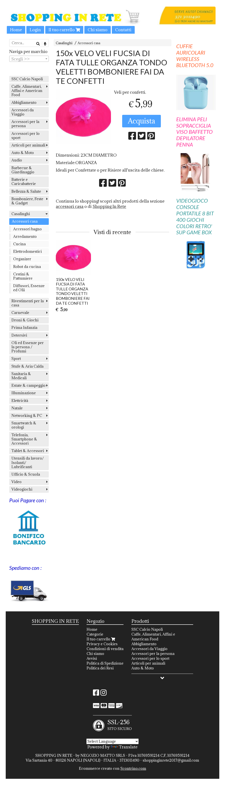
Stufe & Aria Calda (27, 366)
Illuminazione (23, 392)
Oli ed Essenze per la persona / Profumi (27, 347)
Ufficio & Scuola (25, 474)
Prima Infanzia (24, 327)
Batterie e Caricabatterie (23, 181)
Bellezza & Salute (26, 191)
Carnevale (20, 312)
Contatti (123, 29)
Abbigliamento (23, 102)
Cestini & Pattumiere (23, 276)
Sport (16, 358)
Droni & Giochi (24, 320)
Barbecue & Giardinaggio (22, 169)
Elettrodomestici (27, 251)
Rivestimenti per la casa (27, 303)
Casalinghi (64, 43)
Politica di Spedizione (105, 663)
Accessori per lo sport (25, 135)
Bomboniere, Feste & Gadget (27, 200)
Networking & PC (26, 415)
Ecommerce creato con (112, 768)
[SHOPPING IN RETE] (112, 20)
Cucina (19, 244)
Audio (16, 160)
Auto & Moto (22, 152)
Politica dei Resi (100, 668)
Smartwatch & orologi (23, 425)
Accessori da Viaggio (22, 112)
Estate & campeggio (28, 385)
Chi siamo (97, 29)
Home (16, 29)
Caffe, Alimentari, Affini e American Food (26, 90)
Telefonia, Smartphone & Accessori (24, 439)
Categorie (95, 634)
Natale (17, 408)
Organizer (22, 259)
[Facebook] (96, 693)
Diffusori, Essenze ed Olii (29, 287)
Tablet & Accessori (27, 450)
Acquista (141, 120)
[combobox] (29, 59)
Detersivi (19, 335)
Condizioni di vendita (105, 648)
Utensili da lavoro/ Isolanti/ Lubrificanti (27, 462)
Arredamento (25, 236)
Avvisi (92, 658)
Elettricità (19, 400)
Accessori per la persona (25, 123)
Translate (128, 747)
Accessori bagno (27, 229)
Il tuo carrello (62, 29)
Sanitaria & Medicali (21, 375)
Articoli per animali (28, 145)
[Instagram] (103, 693)
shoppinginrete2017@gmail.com (171, 760)
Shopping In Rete (109, 206)
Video (16, 481)
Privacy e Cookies (102, 644)
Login (35, 29)
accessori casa (69, 206)
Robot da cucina (27, 266)
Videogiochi (21, 489)
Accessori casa (89, 43)
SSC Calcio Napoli (27, 79)
